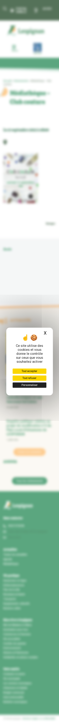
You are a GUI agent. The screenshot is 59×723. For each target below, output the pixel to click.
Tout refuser (29, 378)
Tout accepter (29, 371)
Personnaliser (29, 385)
